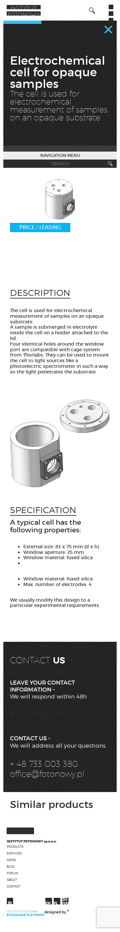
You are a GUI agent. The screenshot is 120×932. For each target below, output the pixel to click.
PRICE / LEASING (40, 228)
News (11, 860)
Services (14, 853)
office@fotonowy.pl (47, 774)
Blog (11, 866)
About (12, 880)
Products (15, 846)
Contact (13, 886)
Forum (12, 873)
